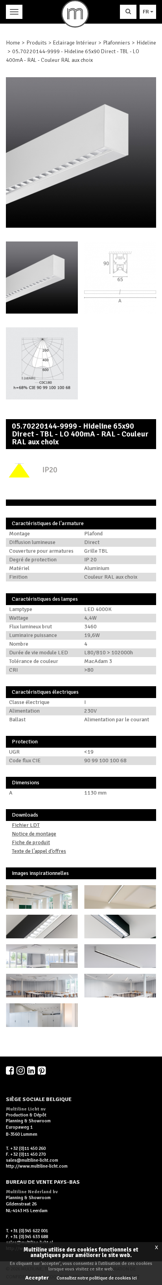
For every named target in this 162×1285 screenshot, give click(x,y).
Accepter (37, 1277)
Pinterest (42, 1070)
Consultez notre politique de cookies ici (97, 1278)
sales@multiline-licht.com (32, 1160)
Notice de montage (34, 833)
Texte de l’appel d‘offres (39, 851)
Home (13, 42)
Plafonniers (116, 42)
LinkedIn (32, 1070)
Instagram (21, 1070)
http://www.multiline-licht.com (37, 1166)
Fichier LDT (26, 825)
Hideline (146, 42)
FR (146, 11)
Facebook (10, 1070)
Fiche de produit (31, 842)
